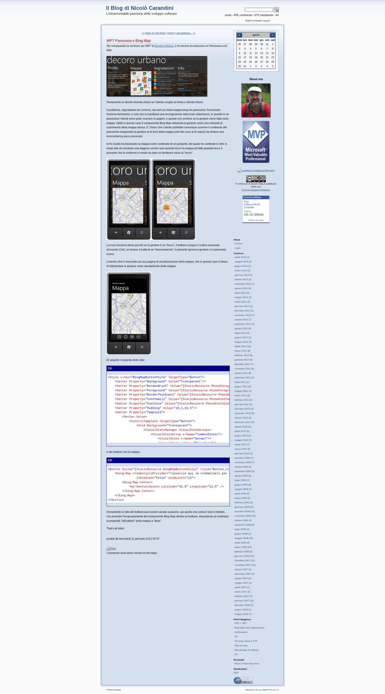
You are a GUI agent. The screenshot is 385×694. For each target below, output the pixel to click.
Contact (239, 243)
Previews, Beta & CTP (246, 641)
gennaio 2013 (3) (243, 306)
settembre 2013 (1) (244, 284)
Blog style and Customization (249, 627)
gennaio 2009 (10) (244, 507)
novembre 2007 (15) (245, 565)
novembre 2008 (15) (245, 516)
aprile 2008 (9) (242, 542)
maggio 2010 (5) (243, 440)
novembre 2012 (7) (244, 315)
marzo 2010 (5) (242, 449)
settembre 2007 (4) (244, 574)
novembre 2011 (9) (244, 368)
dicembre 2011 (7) (244, 364)
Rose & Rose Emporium (247, 663)
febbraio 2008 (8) (243, 551)
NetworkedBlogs (252, 197)
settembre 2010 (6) (244, 422)
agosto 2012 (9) (243, 328)
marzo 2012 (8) (242, 351)
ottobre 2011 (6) (243, 373)
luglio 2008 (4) (242, 529)
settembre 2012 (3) (244, 324)
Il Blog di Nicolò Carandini (140, 8)
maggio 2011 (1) (243, 391)
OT (236, 654)
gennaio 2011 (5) (243, 404)
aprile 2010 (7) (242, 444)
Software (259, 214)
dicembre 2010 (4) (244, 409)
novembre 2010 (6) (244, 413)
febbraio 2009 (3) (243, 502)
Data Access (241, 645)
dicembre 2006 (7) (244, 605)
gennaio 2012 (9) (243, 359)
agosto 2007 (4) (243, 578)
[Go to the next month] (272, 32)
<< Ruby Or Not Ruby (154, 33)
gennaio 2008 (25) (244, 556)
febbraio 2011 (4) (243, 400)
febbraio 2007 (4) (243, 596)
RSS (236, 672)
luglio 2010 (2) (242, 431)
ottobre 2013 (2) (243, 279)
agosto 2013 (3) (243, 288)
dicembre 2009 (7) (244, 458)
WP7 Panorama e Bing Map (128, 41)
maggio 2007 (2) (243, 583)
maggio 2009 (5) (243, 489)
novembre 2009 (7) (244, 462)
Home (171, 33)
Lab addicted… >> (186, 33)
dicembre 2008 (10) (245, 511)
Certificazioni (241, 632)
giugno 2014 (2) (243, 266)
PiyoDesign (257, 690)
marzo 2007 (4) (242, 591)
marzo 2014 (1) (242, 270)
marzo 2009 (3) (242, 498)
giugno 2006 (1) (243, 609)
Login (237, 248)
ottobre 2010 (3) (243, 417)
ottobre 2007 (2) (243, 569)
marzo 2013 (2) (242, 301)
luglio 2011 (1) (242, 382)
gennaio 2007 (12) (244, 600)
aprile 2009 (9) (242, 493)
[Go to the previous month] (239, 32)
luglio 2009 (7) (242, 480)
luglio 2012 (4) (242, 333)
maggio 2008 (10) (244, 538)
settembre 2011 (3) (244, 377)
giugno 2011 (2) (243, 386)
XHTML (270, 690)
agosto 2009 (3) (243, 475)
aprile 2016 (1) (242, 257)
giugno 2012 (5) (243, 337)
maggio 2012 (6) (243, 342)
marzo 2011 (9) (242, 395)
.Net (246, 214)
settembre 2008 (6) (244, 525)
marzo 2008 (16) (243, 547)
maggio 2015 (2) (243, 261)
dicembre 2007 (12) (245, 560)
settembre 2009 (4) (244, 471)
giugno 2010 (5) (243, 435)
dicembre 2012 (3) (244, 310)
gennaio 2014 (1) (243, 275)
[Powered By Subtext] (243, 683)
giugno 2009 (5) (243, 484)
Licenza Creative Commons (256, 190)
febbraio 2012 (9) (243, 355)
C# (251, 214)
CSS (276, 690)
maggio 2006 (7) (243, 614)
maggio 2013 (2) (243, 297)
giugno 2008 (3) (243, 533)
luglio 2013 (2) (242, 293)
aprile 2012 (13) (243, 346)
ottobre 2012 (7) (243, 319)
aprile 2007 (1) (242, 587)
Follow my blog (256, 220)
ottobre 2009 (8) (243, 467)
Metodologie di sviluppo (247, 650)
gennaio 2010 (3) (243, 453)
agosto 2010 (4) (243, 426)
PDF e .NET (241, 623)
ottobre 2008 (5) (243, 520)
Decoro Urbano (164, 46)
